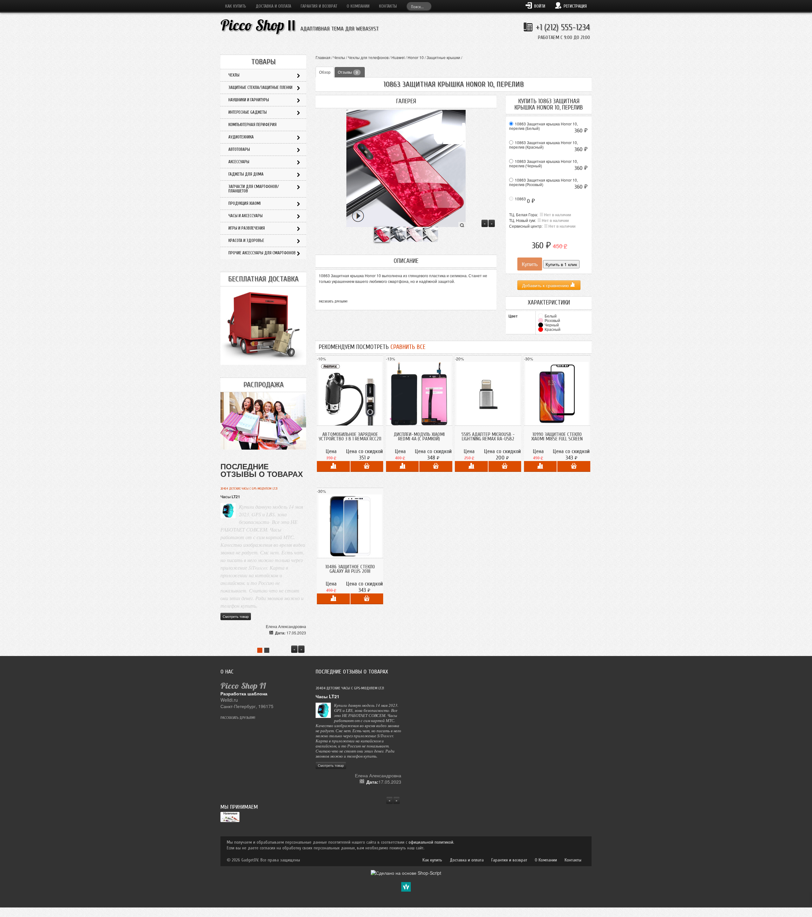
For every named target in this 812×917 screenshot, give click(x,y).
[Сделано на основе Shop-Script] (406, 872)
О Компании (358, 6)
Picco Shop (258, 25)
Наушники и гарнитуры (248, 99)
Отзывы (348, 72)
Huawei (398, 57)
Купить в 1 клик (561, 264)
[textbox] (419, 6)
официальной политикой (431, 842)
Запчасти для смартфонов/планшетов (253, 188)
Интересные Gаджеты (247, 112)
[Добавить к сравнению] (333, 466)
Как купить (235, 6)
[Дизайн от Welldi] (406, 886)
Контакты (388, 6)
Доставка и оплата (273, 6)
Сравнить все (407, 347)
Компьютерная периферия (252, 124)
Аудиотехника (241, 137)
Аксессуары (238, 161)
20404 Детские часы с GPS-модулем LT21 (249, 489)
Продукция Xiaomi (244, 203)
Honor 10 (416, 57)
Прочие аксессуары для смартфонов (262, 253)
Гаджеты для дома (246, 174)
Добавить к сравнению (546, 285)
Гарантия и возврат (319, 6)
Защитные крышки (443, 57)
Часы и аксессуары (245, 215)
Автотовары (239, 149)
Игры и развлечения (246, 228)
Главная (323, 57)
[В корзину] (366, 466)
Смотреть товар (236, 616)
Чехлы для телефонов (368, 57)
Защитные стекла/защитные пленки (260, 87)
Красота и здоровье (246, 240)
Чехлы (339, 57)
